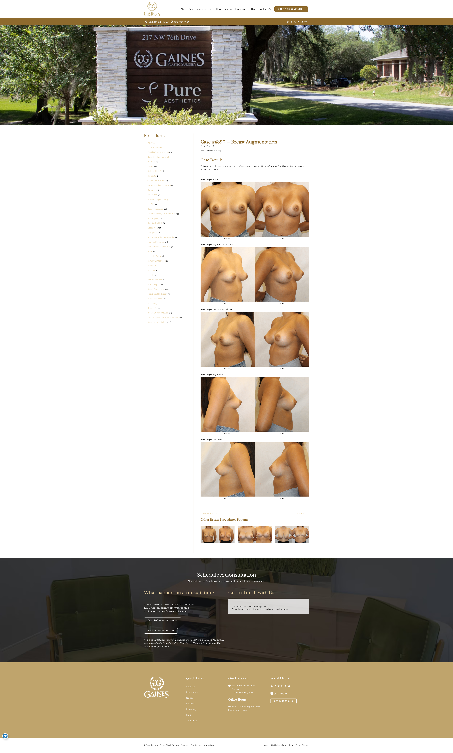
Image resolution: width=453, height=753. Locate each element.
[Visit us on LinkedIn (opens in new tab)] (298, 22)
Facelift (150, 166)
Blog (188, 715)
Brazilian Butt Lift (154, 223)
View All (150, 143)
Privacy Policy (281, 745)
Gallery (189, 698)
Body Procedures (155, 209)
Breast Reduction (154, 299)
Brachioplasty (153, 218)
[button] (192, 9)
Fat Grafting (152, 195)
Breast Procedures (155, 289)
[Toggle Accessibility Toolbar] (5, 736)
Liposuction (152, 228)
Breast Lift (151, 308)
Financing (191, 709)
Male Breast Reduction (157, 294)
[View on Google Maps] (167, 22)
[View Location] (147, 21)
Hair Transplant (154, 284)
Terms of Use (294, 745)
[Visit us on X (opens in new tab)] (295, 22)
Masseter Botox (154, 256)
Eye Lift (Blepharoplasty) (158, 152)
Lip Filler (151, 204)
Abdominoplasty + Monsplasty (160, 237)
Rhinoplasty (152, 190)
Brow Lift (151, 162)
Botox (150, 251)
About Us (190, 686)
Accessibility (268, 745)
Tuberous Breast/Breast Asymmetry (163, 317)
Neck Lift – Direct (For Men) (159, 185)
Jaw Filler (151, 270)
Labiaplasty (152, 232)
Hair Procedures (154, 280)
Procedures (192, 692)
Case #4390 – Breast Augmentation (239, 142)
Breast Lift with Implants (157, 313)
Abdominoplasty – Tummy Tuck (161, 214)
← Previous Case (209, 513)
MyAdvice (210, 745)
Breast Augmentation (156, 322)
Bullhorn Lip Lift (154, 171)
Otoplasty (151, 176)
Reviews (190, 703)
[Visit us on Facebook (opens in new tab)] (291, 22)
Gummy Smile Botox (156, 181)
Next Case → (302, 513)
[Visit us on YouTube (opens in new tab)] (305, 22)
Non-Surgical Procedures (158, 247)
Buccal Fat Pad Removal (158, 157)
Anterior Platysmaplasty (157, 199)
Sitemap (305, 745)
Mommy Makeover (155, 242)
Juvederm (151, 265)
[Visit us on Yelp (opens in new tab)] (302, 22)
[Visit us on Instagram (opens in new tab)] (288, 22)
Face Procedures (154, 147)
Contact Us (191, 720)
